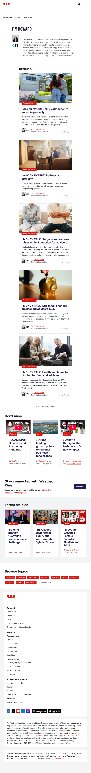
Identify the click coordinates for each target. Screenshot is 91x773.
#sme (39, 434)
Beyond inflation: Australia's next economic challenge (17, 536)
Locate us (11, 615)
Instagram (21, 492)
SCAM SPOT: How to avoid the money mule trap (18, 444)
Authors (18, 18)
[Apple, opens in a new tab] (54, 711)
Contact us (11, 612)
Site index (11, 698)
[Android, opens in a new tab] (39, 711)
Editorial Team (16, 552)
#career (67, 434)
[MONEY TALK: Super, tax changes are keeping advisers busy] (45, 299)
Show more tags (45, 582)
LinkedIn (46, 490)
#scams (13, 434)
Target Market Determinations (70, 735)
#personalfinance (30, 103)
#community (32, 577)
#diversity (9, 582)
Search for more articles (45, 406)
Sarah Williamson (74, 463)
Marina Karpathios (73, 461)
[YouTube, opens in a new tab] (18, 711)
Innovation (11, 674)
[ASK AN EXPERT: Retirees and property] (45, 169)
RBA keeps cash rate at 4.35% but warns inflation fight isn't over (45, 536)
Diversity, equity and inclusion (19, 663)
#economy (12, 524)
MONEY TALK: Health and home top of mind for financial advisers (45, 374)
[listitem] (17, 533)
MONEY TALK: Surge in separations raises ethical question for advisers (45, 241)
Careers (10, 640)
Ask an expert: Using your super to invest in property (45, 110)
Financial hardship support (18, 623)
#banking (44, 577)
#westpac (21, 577)
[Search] (79, 4)
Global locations (13, 670)
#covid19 (55, 577)
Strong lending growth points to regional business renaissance (45, 447)
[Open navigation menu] (85, 4)
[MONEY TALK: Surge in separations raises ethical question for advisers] (45, 233)
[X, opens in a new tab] (13, 711)
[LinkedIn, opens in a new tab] (23, 711)
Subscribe (80, 486)
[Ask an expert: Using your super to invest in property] (45, 102)
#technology (30, 582)
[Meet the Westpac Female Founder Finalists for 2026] (73, 523)
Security (10, 687)
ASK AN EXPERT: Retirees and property (42, 177)
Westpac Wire (7, 18)
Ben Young (16, 461)
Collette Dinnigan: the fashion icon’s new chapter (72, 444)
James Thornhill (45, 461)
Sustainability (12, 655)
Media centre (12, 647)
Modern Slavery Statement (18, 702)
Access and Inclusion (15, 683)
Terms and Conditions (34, 735)
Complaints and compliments (19, 627)
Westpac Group (13, 636)
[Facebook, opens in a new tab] (8, 711)
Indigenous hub (13, 659)
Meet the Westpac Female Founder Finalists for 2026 (71, 537)
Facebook (9, 492)
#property (73, 577)
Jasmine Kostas (72, 550)
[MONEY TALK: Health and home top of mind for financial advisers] (45, 366)
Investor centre (13, 643)
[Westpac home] (6, 4)
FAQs (9, 619)
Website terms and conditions (19, 694)
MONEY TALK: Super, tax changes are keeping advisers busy (44, 307)
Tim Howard (39, 129)
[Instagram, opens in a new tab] (28, 711)
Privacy (10, 691)
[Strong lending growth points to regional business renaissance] (45, 433)
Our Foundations (13, 666)
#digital (19, 582)
